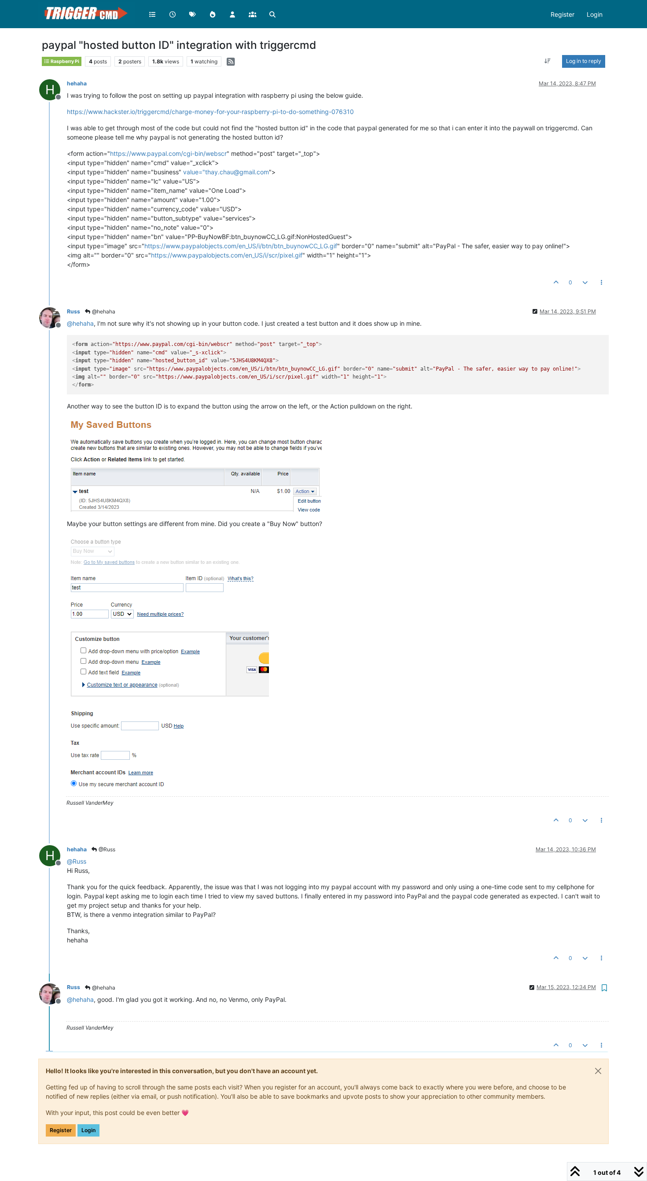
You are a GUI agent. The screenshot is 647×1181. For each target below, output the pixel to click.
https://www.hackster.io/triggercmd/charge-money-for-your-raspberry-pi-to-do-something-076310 (210, 111)
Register (61, 1130)
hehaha (77, 83)
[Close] (598, 1071)
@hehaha (103, 311)
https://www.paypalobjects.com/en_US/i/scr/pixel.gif (226, 255)
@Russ (106, 849)
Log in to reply (583, 61)
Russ (73, 311)
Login (88, 1130)
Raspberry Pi (64, 61)
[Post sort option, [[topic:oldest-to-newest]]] (547, 61)
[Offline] (53, 317)
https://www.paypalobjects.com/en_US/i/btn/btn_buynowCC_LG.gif (240, 246)
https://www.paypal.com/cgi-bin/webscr (168, 153)
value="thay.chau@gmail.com (226, 172)
